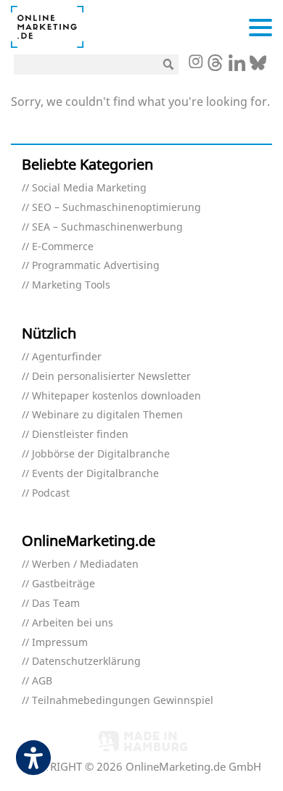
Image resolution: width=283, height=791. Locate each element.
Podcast (51, 493)
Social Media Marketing (89, 188)
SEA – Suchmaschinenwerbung (107, 227)
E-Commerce (63, 247)
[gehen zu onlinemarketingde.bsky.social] (258, 67)
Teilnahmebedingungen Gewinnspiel (122, 701)
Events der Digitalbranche (95, 474)
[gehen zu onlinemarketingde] (195, 63)
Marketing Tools (71, 285)
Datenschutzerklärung (86, 661)
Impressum (60, 643)
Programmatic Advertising (96, 266)
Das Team (56, 603)
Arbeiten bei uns (72, 623)
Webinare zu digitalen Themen (107, 415)
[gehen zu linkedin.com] (237, 67)
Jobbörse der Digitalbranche (101, 454)
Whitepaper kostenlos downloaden (116, 396)
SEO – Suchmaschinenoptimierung (116, 208)
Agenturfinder (67, 357)
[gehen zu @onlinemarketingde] (215, 67)
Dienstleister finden (80, 434)
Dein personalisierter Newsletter (111, 376)
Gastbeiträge (63, 584)
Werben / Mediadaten (85, 564)
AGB (42, 681)
